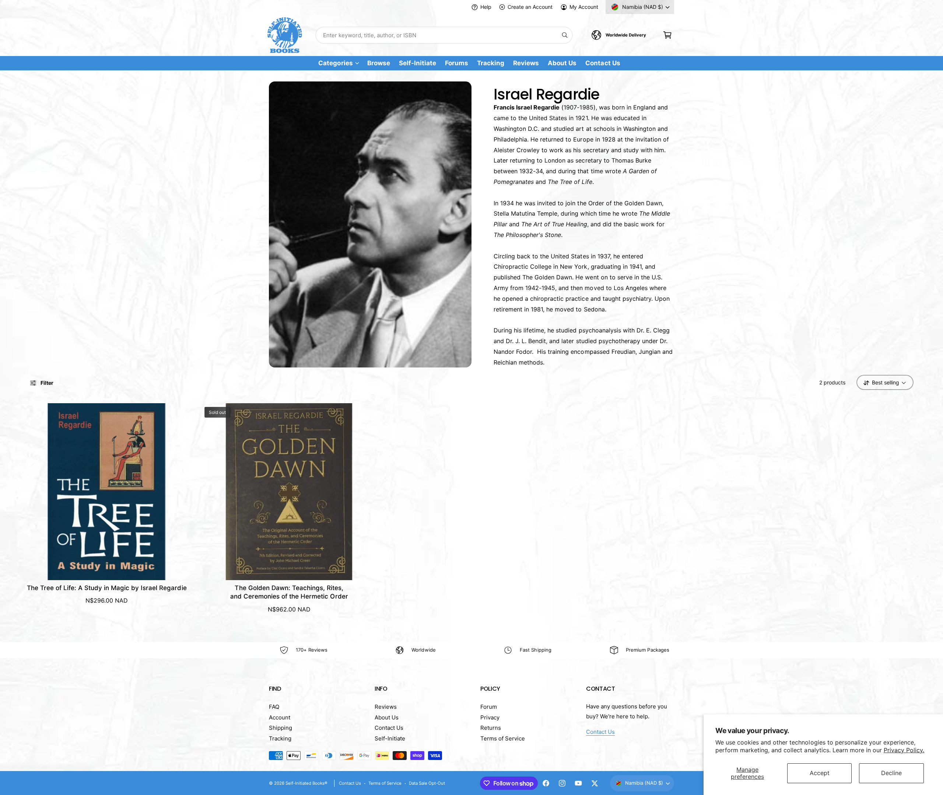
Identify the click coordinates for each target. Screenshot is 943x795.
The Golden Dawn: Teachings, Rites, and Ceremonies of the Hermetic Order (289, 592)
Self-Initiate (390, 738)
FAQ (274, 706)
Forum (488, 706)
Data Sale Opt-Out (427, 783)
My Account (583, 7)
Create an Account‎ (530, 7)
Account (279, 717)
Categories (335, 63)
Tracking (280, 738)
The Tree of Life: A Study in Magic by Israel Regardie (107, 588)
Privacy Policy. (904, 750)
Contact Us (389, 727)
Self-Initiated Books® (306, 783)
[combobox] (444, 35)
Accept (820, 773)
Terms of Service (502, 738)
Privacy (489, 717)
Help (485, 7)
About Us (387, 717)
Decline (891, 773)
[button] (667, 35)
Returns (490, 727)
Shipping (280, 727)
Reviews (386, 706)
